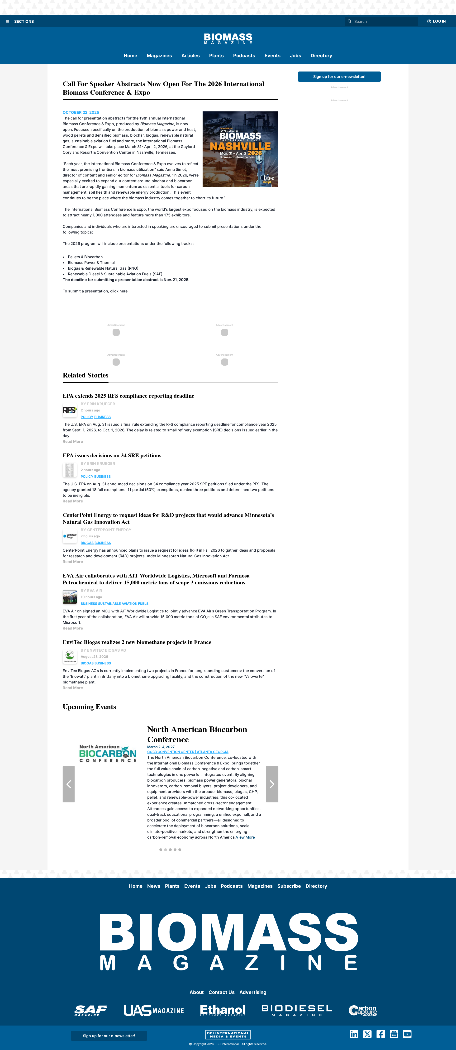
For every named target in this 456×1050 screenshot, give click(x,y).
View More (205, 814)
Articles (190, 55)
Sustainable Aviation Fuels (123, 603)
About (197, 992)
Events (272, 55)
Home (130, 55)
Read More (73, 441)
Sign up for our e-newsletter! (339, 76)
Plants (216, 55)
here (123, 291)
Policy (87, 417)
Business (102, 417)
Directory (321, 55)
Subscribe (289, 886)
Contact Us (222, 992)
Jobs (295, 55)
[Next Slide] (272, 784)
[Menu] (7, 21)
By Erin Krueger (98, 403)
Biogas (87, 543)
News (153, 886)
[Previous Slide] (69, 784)
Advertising (252, 992)
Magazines (159, 55)
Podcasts (244, 55)
